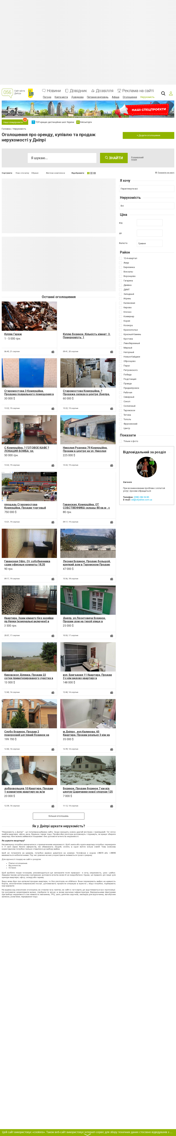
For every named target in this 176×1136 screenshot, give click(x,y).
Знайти (115, 158)
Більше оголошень (59, 816)
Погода (47, 97)
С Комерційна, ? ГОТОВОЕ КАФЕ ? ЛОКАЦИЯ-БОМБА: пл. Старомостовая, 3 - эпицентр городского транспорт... (26, 452)
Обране (34, 173)
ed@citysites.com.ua (141, 499)
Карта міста (61, 97)
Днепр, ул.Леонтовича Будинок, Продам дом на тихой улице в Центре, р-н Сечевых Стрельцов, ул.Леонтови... (85, 623)
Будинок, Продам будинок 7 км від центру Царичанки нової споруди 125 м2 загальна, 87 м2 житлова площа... (88, 792)
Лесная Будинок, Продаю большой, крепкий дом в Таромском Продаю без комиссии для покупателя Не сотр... (87, 566)
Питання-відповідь (97, 97)
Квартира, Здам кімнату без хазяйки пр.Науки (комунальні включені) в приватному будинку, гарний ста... (28, 621)
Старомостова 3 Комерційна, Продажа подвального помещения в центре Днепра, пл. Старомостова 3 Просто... (29, 396)
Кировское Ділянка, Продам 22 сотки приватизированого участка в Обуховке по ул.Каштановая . (28, 678)
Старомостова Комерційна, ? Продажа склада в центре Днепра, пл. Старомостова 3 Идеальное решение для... (86, 396)
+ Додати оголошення (148, 135)
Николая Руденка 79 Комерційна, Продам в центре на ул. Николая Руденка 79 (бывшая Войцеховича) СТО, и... (86, 452)
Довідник (78, 90)
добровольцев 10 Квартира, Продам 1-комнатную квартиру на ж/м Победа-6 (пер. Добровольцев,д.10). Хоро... (29, 793)
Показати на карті (166, 173)
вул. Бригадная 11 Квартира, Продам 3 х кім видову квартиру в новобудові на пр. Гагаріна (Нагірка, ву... (87, 679)
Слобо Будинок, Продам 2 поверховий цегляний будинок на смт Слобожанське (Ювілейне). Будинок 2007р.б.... (26, 736)
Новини (54, 90)
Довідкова (77, 97)
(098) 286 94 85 (141, 497)
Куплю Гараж (13, 334)
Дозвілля (104, 90)
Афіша (115, 97)
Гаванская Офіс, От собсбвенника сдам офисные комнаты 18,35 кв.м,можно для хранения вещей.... (28, 564)
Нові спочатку (22, 173)
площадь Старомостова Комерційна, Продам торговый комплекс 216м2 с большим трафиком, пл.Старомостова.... (25, 509)
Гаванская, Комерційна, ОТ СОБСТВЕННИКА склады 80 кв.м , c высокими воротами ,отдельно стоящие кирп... (86, 509)
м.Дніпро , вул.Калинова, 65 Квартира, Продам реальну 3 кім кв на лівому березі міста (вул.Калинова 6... (88, 736)
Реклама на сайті (138, 90)
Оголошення (130, 97)
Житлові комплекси (55, 173)
